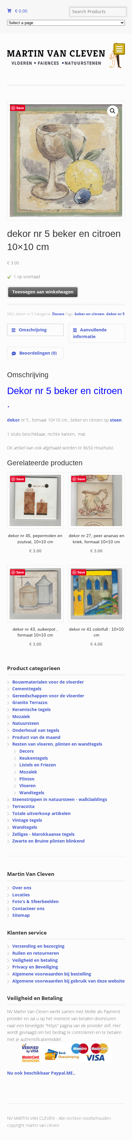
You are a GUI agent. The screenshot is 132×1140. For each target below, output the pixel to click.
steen (116, 420)
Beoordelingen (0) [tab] (37, 353)
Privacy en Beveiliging (35, 967)
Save (20, 107)
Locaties (21, 895)
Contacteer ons (28, 908)
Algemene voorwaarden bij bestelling (51, 974)
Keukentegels (33, 758)
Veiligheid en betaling (35, 960)
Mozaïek (21, 716)
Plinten (26, 779)
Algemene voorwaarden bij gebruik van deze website (68, 981)
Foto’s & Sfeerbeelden (35, 901)
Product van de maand (36, 737)
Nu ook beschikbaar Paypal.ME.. (41, 1073)
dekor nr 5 (115, 313)
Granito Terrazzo (30, 702)
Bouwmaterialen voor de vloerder (48, 682)
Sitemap (21, 915)
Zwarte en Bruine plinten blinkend (48, 841)
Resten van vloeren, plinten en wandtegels (57, 744)
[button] (112, 110)
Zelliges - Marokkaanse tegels (43, 834)
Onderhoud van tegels (35, 730)
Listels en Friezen (37, 765)
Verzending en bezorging (38, 946)
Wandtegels (31, 792)
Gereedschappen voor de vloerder (48, 696)
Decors (58, 313)
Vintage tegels (27, 820)
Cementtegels (26, 689)
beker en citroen (89, 313)
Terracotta (23, 806)
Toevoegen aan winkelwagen (42, 292)
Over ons (21, 888)
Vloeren (27, 785)
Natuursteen (25, 723)
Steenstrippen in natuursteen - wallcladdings (59, 799)
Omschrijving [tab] (32, 330)
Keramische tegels (31, 709)
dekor (13, 420)
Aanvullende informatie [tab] (90, 333)
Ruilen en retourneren (35, 953)
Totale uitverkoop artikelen (41, 813)
